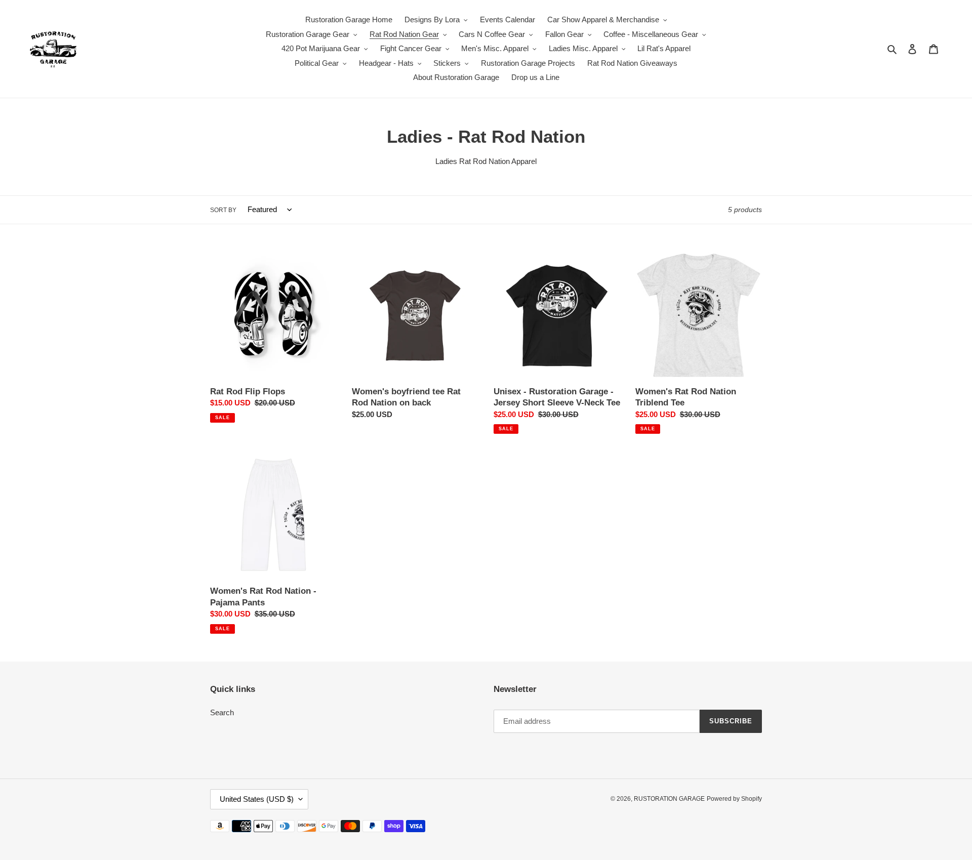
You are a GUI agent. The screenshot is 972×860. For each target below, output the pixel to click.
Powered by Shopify (734, 798)
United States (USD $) (257, 799)
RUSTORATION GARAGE (669, 798)
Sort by (223, 210)
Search (222, 712)
